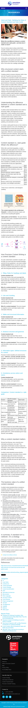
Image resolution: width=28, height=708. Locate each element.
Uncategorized (6, 604)
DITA (4, 590)
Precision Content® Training (8, 683)
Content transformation (8, 589)
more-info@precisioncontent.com (12, 693)
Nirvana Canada (21, 706)
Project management (8, 601)
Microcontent (6, 594)
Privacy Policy (5, 667)
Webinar (5, 608)
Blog (3, 665)
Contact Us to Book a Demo (9, 555)
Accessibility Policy (6, 669)
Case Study (5, 582)
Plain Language (7, 595)
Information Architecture (9, 592)
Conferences (6, 583)
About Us (4, 661)
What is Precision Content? (8, 663)
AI (3, 580)
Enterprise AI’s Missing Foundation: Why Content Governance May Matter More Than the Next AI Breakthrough (15, 617)
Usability (5, 606)
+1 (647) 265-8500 (8, 691)
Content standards (7, 585)
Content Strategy (7, 587)
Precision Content (7, 597)
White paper (6, 609)
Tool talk (5, 602)
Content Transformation (7, 681)
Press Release (6, 599)
